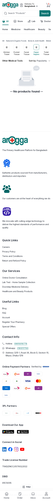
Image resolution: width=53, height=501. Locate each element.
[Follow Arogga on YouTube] (22, 449)
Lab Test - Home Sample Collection (18, 282)
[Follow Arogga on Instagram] (16, 449)
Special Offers (9, 326)
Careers (6, 247)
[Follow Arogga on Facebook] (10, 449)
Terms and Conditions (12, 256)
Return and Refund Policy (14, 260)
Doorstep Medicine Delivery (15, 287)
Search (45, 13)
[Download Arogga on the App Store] (23, 432)
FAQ (4, 313)
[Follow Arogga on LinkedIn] (4, 449)
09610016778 (20, 343)
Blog (4, 308)
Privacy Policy (8, 251)
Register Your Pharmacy (13, 322)
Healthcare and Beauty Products (17, 291)
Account (6, 317)
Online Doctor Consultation (14, 277)
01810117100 (22, 348)
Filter (28, 487)
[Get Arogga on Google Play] (8, 432)
